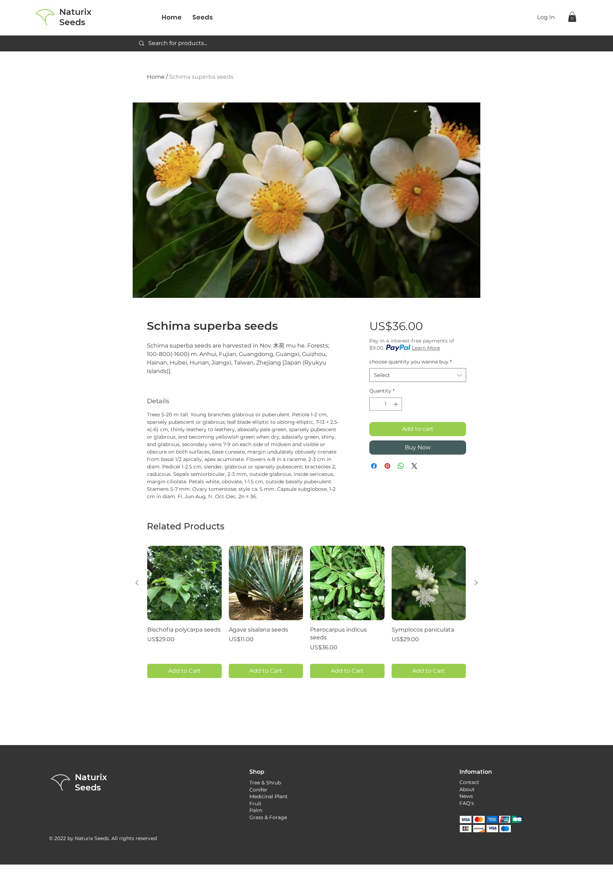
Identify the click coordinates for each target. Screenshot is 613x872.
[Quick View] (184, 583)
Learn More (426, 348)
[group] (306, 611)
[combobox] (417, 375)
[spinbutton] (385, 404)
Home (156, 76)
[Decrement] (374, 404)
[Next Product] (476, 582)
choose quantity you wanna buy (410, 362)
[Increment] (396, 404)
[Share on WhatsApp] (401, 466)
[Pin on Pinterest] (387, 466)
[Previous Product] (137, 582)
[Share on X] (414, 466)
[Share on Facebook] (374, 466)
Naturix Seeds (91, 782)
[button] (572, 17)
